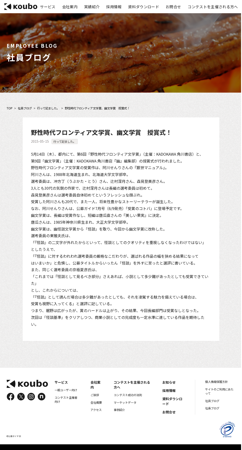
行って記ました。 (48, 108)
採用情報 (113, 6)
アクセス (96, 410)
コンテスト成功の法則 (128, 395)
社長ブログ (212, 408)
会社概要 (96, 402)
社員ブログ (25, 108)
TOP (10, 108)
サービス (47, 6)
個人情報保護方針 (216, 382)
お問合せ (173, 6)
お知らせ (169, 382)
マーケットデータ (125, 402)
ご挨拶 (95, 395)
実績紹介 (91, 6)
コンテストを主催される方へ (213, 6)
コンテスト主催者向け (66, 399)
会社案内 (70, 6)
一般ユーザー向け (66, 390)
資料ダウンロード (143, 6)
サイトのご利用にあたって (219, 391)
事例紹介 (119, 410)
